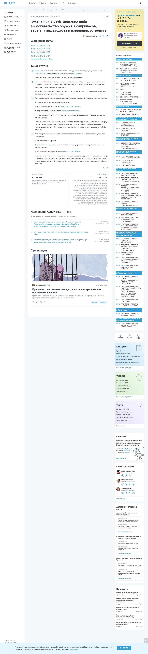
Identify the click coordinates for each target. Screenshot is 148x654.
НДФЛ (118, 351)
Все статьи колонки (124, 532)
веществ (58, 73)
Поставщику (72, 3)
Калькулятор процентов (124, 359)
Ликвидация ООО (122, 391)
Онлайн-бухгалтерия (123, 415)
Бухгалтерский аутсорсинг (125, 412)
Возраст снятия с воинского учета (127, 362)
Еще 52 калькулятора (123, 368)
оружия (74, 71)
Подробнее (74, 650)
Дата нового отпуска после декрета (128, 356)
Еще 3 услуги (120, 426)
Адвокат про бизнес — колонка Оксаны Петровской (126, 514)
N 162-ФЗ (77, 107)
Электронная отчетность (124, 417)
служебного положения (71, 111)
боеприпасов (40, 73)
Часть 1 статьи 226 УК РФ (40, 45)
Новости (103, 302)
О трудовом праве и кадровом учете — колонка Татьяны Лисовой (128, 537)
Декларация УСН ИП (123, 388)
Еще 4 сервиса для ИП (123, 397)
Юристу (43, 3)
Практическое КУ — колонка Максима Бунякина (129, 559)
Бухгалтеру (32, 3)
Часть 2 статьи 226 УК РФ (40, 49)
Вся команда (120, 499)
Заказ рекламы (121, 420)
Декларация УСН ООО (123, 385)
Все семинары (121, 458)
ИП (63, 3)
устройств (77, 73)
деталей (94, 71)
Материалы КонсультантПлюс (42, 59)
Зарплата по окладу (123, 354)
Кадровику (53, 3)
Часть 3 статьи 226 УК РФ (40, 52)
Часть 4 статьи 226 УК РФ (40, 55)
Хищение (38, 71)
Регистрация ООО (122, 380)
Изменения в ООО (122, 383)
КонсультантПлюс (122, 409)
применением (43, 145)
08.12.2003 (70, 107)
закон (61, 107)
